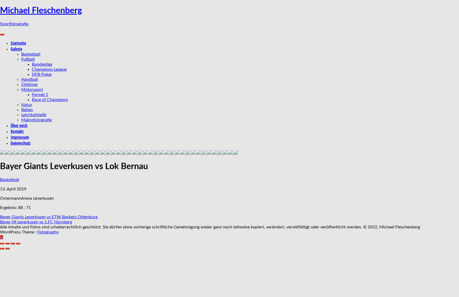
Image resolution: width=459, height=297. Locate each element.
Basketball (30, 54)
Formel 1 (40, 95)
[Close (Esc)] (2, 243)
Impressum (20, 137)
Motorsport (32, 89)
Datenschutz (21, 143)
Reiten (27, 110)
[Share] (7, 243)
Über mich (19, 125)
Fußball (28, 59)
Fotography (48, 232)
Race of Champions (50, 100)
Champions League (49, 69)
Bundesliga (42, 64)
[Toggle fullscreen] (13, 243)
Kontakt (17, 131)
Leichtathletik (33, 115)
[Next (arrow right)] (7, 248)
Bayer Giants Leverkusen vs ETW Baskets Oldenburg (48, 217)
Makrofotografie (36, 120)
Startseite (18, 43)
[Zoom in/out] (18, 243)
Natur (26, 105)
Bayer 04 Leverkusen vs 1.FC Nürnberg (36, 222)
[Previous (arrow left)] (2, 248)
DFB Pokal (42, 74)
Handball (29, 79)
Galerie (16, 49)
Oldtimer (29, 84)
